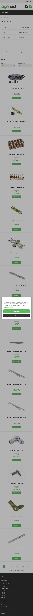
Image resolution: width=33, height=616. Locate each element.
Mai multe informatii (8, 307)
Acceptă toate (16, 311)
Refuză (16, 315)
